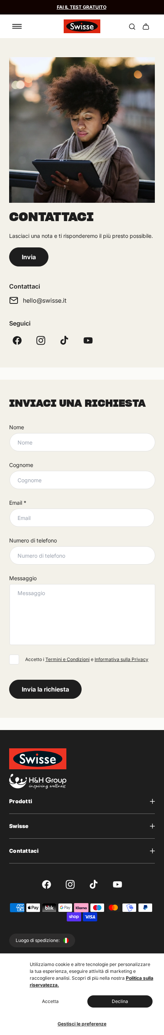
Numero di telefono (33, 540)
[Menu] (17, 26)
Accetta (50, 1001)
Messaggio (23, 578)
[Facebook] (17, 340)
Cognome (21, 465)
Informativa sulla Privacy (121, 659)
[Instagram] (41, 340)
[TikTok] (64, 340)
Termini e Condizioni (67, 659)
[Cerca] (132, 26)
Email (17, 502)
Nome (16, 427)
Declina (120, 1001)
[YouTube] (88, 340)
